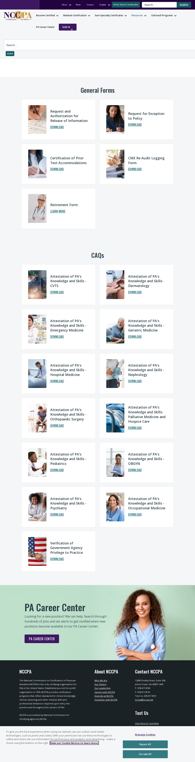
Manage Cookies (145, 734)
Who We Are (100, 680)
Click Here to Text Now (147, 723)
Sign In (66, 27)
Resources (137, 15)
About (64, 5)
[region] (97, 744)
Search (8, 36)
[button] (184, 5)
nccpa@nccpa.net (144, 699)
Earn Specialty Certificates (109, 15)
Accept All (145, 754)
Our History (100, 684)
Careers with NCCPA (104, 692)
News (78, 5)
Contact (90, 5)
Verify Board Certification (125, 4)
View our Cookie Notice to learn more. (74, 743)
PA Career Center (45, 27)
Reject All (145, 744)
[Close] (189, 743)
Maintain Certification (75, 15)
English (103, 5)
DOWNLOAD (135, 515)
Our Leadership (102, 688)
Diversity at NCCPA (103, 695)
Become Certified (45, 15)
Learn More (58, 211)
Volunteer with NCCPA (105, 699)
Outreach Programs (162, 15)
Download (57, 127)
